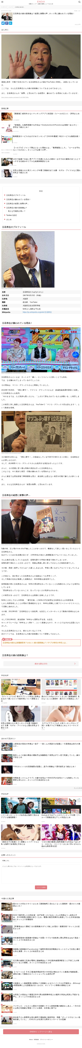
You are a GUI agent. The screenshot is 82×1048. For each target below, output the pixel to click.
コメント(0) (78, 24)
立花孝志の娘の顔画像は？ (16, 208)
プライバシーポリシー (46, 1039)
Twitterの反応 (11, 215)
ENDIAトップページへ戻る (41, 1032)
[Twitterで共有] (3, 23)
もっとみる (78, 788)
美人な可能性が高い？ (17, 211)
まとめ (9, 219)
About (31, 1039)
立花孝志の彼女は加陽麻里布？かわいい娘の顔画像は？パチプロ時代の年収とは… (35, 643)
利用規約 (36, 1039)
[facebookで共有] (6, 23)
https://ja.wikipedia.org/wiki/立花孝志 (37, 312)
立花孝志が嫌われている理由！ (18, 199)
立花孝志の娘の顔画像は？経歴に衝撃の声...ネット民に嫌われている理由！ (44, 13)
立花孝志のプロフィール (16, 195)
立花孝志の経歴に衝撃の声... (17, 203)
